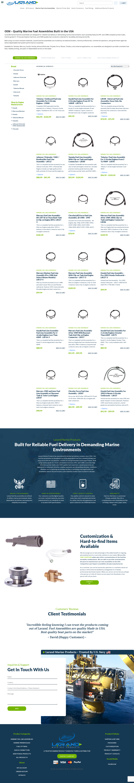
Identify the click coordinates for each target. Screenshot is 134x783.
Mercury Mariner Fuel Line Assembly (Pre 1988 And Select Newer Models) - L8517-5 (47, 276)
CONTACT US (89, 582)
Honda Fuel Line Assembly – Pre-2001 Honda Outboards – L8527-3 (113, 275)
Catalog (21, 775)
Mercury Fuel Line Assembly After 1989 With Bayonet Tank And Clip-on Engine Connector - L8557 (80, 334)
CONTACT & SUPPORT (67, 756)
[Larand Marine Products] (22, 3)
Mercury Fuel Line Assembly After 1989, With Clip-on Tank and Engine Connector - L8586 (113, 218)
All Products (30, 8)
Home (22, 8)
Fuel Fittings (89, 8)
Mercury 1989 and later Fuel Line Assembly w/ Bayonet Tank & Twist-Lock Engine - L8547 (48, 394)
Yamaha (16, 95)
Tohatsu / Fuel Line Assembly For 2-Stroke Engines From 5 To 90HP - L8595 (113, 159)
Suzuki (15, 84)
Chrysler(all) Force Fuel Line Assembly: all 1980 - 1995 (80, 216)
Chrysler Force (18, 70)
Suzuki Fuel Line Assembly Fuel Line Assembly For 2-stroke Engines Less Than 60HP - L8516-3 (47, 334)
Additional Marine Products (104, 8)
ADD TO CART (60, 117)
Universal (16, 92)
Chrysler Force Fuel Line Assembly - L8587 (78, 392)
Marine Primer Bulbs (22, 743)
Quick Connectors (77, 8)
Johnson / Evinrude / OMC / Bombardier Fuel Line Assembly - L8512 (47, 159)
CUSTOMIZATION (112, 746)
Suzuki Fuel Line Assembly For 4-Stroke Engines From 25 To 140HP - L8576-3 (81, 101)
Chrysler (16, 129)
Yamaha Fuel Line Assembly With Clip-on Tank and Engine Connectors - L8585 (80, 159)
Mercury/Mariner (19, 111)
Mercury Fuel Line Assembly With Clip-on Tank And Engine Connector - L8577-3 (80, 275)
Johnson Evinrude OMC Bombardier (19, 125)
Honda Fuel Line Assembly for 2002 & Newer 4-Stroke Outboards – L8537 (113, 393)
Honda (15, 73)
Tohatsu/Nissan (18, 117)
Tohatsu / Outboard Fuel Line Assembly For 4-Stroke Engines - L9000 (48, 101)
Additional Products (22, 754)
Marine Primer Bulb (63, 8)
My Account (22, 768)
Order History (22, 771)
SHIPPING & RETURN (112, 739)
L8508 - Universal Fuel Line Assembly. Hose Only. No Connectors (112, 101)
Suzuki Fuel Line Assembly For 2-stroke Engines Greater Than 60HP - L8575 (113, 333)
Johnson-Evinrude (19, 77)
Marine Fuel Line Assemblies (45, 8)
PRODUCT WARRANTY (112, 750)
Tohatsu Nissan (18, 88)
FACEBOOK (112, 764)
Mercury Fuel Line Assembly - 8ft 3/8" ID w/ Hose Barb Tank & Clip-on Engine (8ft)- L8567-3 (49, 218)
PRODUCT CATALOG (112, 754)
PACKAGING (112, 743)
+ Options (39, 114)
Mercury (16, 81)
